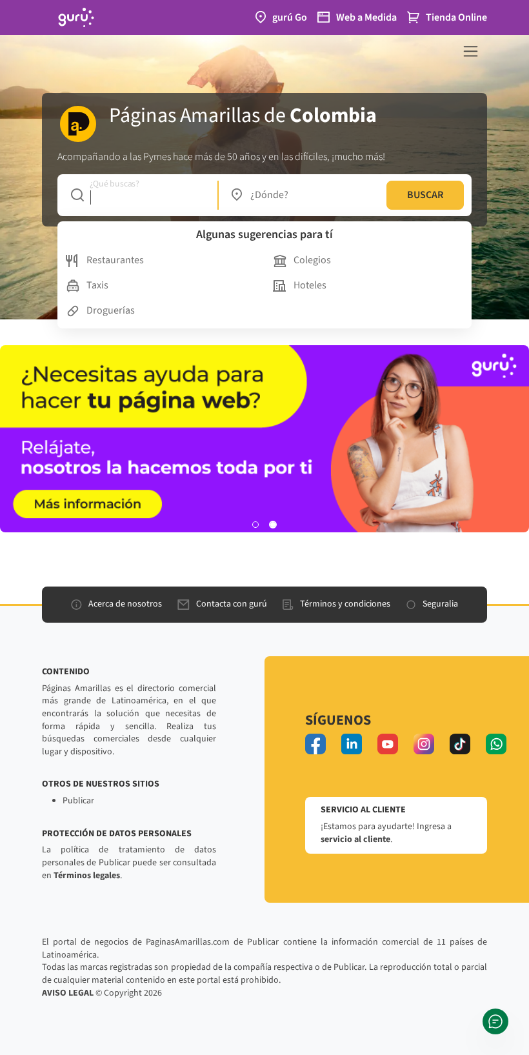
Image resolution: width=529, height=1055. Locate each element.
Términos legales (87, 875)
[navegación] (470, 51)
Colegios (312, 260)
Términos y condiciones (345, 604)
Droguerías (110, 310)
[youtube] (387, 744)
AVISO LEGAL (68, 993)
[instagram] (424, 744)
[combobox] (138, 195)
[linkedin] (351, 744)
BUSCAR (425, 195)
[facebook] (315, 744)
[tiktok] (460, 744)
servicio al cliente (355, 839)
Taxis (97, 285)
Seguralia (440, 604)
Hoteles (310, 285)
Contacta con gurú (231, 604)
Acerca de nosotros (125, 604)
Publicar (78, 800)
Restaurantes (115, 260)
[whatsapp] (496, 744)
